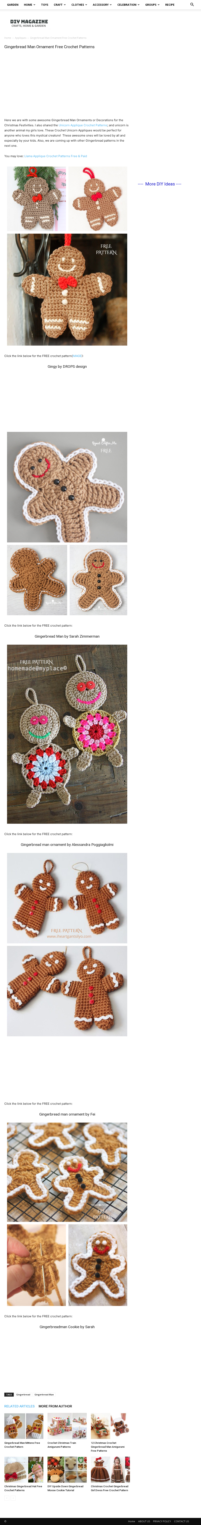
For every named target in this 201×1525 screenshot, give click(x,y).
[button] (192, 5)
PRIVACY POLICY (162, 1521)
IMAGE (77, 356)
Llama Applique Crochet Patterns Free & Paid (55, 156)
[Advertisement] (125, 23)
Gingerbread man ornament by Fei (67, 1114)
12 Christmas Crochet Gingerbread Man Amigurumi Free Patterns (107, 1446)
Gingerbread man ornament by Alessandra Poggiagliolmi (67, 844)
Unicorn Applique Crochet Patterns (82, 125)
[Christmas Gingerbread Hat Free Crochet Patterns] (23, 1469)
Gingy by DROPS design (67, 366)
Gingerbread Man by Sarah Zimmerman (67, 636)
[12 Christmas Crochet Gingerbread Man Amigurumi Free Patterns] (110, 1426)
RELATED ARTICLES (19, 1406)
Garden (12, 4)
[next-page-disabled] (13, 1498)
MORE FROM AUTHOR (55, 1406)
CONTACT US (181, 1521)
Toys (44, 4)
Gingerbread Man (44, 1394)
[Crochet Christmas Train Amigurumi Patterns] (67, 1426)
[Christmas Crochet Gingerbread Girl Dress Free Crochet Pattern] (110, 1469)
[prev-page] (6, 1498)
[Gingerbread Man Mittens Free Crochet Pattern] (23, 1426)
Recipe (170, 4)
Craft (58, 4)
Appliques (20, 38)
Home (28, 4)
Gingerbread (23, 1394)
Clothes (77, 4)
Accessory (101, 4)
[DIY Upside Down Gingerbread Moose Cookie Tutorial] (67, 1469)
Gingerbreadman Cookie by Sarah (67, 1327)
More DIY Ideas (160, 184)
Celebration (126, 4)
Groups (150, 4)
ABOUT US (144, 1521)
